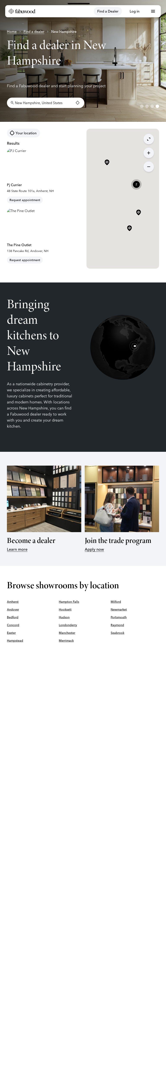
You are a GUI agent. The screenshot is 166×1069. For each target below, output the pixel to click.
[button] (129, 228)
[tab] (142, 106)
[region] (83, 61)
